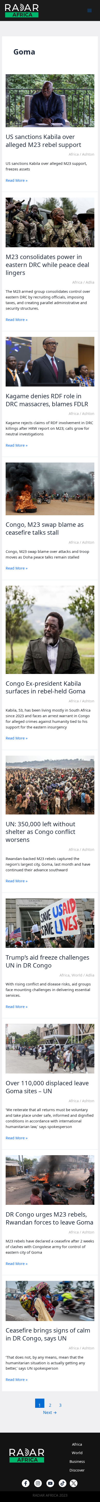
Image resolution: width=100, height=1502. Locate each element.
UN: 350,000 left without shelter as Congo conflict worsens (40, 832)
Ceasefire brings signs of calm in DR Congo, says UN (48, 1334)
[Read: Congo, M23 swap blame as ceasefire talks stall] (50, 488)
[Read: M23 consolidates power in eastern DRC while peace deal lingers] (50, 221)
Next (50, 1412)
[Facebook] (25, 1483)
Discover (77, 1470)
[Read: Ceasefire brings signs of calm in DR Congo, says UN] (50, 1300)
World (77, 975)
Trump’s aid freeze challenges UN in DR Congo (47, 961)
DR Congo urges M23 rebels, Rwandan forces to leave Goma (49, 1218)
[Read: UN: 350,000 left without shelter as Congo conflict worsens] (50, 784)
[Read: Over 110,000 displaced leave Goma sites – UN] (50, 1048)
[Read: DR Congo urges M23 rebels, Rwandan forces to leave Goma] (50, 1179)
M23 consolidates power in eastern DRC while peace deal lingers (47, 265)
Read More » (16, 180)
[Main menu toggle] (89, 10)
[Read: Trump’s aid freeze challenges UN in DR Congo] (50, 922)
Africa (74, 154)
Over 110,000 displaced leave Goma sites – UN (47, 1087)
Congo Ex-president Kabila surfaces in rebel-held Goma (45, 687)
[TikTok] (62, 1483)
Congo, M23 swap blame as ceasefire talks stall (45, 528)
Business (77, 1461)
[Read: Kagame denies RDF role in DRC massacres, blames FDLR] (50, 361)
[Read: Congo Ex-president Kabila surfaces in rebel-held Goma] (50, 629)
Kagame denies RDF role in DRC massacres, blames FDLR (47, 400)
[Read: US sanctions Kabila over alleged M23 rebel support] (50, 100)
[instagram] (38, 1483)
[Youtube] (50, 1483)
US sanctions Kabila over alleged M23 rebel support (43, 141)
